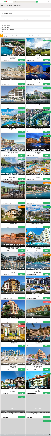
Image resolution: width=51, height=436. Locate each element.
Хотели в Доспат (6, 25)
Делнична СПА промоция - (13, 340)
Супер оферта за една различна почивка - (38, 269)
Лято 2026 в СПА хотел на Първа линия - (38, 221)
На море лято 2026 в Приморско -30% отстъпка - (38, 126)
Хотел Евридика (38, 366)
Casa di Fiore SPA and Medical (38, 223)
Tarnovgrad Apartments (13, 199)
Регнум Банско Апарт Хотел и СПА (13, 294)
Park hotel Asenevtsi (12, 176)
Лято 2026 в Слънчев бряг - (38, 388)
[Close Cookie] (50, 435)
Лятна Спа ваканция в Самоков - (38, 412)
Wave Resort (38, 176)
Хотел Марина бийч (38, 199)
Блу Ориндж (38, 152)
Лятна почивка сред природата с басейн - (12, 174)
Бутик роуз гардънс (38, 294)
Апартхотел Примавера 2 (13, 318)
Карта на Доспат (6, 27)
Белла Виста (13, 57)
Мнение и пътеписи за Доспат (8, 31)
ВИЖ (21, 60)
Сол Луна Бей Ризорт (13, 152)
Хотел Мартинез (13, 128)
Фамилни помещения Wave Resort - (13, 269)
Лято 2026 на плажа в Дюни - (38, 197)
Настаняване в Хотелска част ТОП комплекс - (12, 388)
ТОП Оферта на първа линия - (13, 55)
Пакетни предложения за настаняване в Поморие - (13, 411)
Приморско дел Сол (38, 128)
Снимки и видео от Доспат (8, 29)
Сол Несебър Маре (38, 80)
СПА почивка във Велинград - (38, 340)
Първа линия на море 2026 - (13, 364)
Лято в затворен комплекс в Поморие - (38, 293)
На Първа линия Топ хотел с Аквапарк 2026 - (38, 174)
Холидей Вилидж (13, 223)
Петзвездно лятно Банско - (13, 293)
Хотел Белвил (38, 57)
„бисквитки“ (9, 434)
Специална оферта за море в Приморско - (12, 316)
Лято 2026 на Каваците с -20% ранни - (38, 316)
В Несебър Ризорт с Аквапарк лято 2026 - (38, 79)
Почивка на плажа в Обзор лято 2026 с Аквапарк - (12, 150)
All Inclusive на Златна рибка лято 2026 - (38, 150)
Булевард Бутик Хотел (38, 390)
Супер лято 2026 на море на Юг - (13, 79)
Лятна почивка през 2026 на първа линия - (13, 245)
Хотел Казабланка (13, 104)
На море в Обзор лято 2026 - (13, 102)
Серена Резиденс (38, 318)
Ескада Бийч (13, 80)
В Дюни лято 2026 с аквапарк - (38, 55)
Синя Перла (13, 366)
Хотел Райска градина (13, 390)
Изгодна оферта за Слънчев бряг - (38, 245)
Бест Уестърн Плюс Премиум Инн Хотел (38, 247)
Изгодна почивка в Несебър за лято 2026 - (38, 364)
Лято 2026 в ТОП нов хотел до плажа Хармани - (12, 126)
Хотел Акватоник (13, 342)
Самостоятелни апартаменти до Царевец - (12, 197)
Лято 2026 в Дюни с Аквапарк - (13, 221)
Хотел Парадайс (13, 413)
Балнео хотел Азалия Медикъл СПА (13, 247)
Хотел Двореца (38, 342)
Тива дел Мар (38, 104)
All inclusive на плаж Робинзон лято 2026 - (38, 102)
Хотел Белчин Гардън (38, 413)
